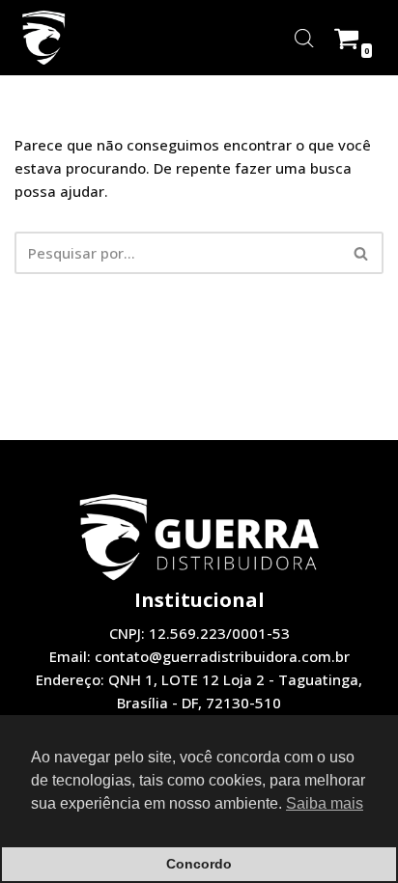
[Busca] (362, 253)
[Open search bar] (304, 38)
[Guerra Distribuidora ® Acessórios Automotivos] (43, 38)
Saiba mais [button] (324, 803)
